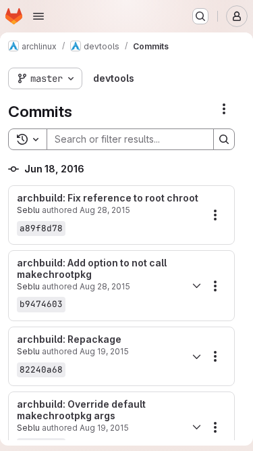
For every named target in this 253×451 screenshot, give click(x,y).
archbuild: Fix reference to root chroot (107, 198)
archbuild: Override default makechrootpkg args (81, 410)
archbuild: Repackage (69, 339)
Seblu (28, 210)
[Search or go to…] (200, 16)
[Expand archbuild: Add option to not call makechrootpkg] (196, 286)
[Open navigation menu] (38, 16)
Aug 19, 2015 (104, 351)
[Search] (224, 139)
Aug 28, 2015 (105, 210)
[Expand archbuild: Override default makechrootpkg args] (196, 427)
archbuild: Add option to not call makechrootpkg (92, 269)
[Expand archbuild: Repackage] (196, 356)
